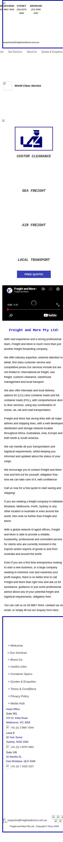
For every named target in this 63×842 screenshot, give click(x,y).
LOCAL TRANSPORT (34, 260)
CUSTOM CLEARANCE (34, 156)
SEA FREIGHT (34, 191)
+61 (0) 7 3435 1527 (22, 766)
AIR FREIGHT (34, 225)
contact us (52, 605)
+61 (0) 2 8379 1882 (22, 747)
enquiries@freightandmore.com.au (21, 42)
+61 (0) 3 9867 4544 (22, 727)
